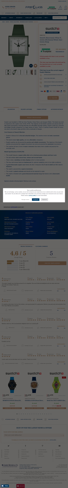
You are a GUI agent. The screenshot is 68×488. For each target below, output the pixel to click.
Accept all (35, 199)
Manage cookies (25, 199)
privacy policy (32, 195)
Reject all (44, 199)
